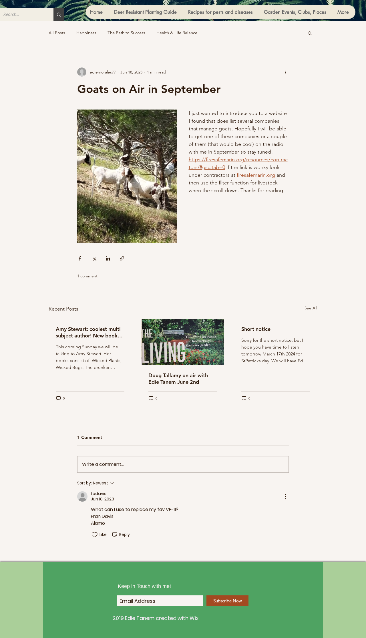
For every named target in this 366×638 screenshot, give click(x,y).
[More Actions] (285, 496)
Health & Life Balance (176, 32)
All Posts (57, 32)
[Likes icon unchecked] (94, 534)
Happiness (86, 32)
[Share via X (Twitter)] (94, 258)
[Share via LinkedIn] (108, 258)
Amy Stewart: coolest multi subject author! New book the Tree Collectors (88, 332)
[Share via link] (122, 258)
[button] (310, 33)
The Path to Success (126, 32)
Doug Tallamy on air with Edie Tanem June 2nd (178, 378)
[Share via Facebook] (80, 258)
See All (311, 308)
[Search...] (58, 14)
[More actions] (285, 72)
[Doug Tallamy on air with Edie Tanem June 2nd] (183, 342)
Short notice (255, 329)
